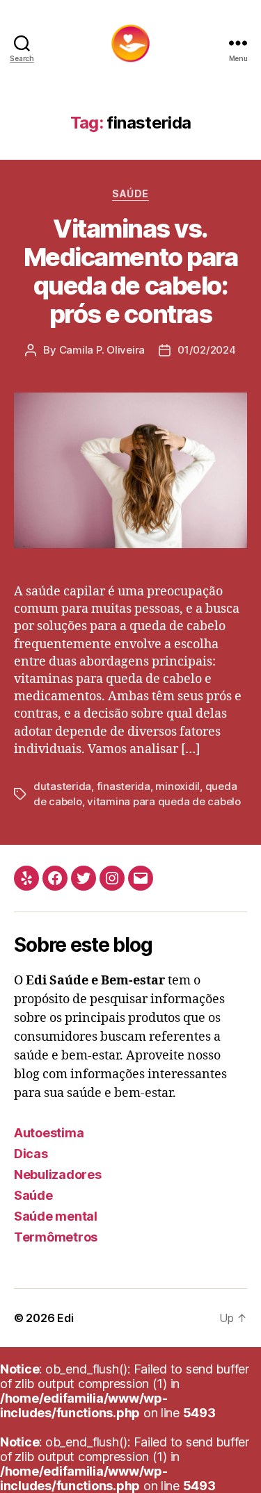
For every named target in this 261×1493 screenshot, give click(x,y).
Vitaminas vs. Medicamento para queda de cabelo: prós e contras (130, 271)
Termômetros (55, 1237)
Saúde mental (55, 1216)
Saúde (130, 193)
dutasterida (62, 786)
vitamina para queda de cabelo (164, 801)
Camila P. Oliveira (102, 349)
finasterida (123, 786)
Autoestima (49, 1132)
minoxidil (177, 786)
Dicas (31, 1153)
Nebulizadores (58, 1174)
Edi (65, 1318)
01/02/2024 (206, 349)
